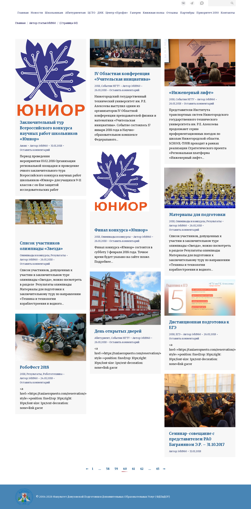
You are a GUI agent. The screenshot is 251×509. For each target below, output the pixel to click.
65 (157, 469)
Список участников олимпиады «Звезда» (41, 246)
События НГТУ (110, 86)
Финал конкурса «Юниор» (121, 230)
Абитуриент (102, 338)
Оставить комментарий (35, 150)
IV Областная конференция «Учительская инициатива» (122, 76)
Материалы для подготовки (197, 214)
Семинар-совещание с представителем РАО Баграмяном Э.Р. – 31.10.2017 (197, 439)
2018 (97, 86)
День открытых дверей (117, 331)
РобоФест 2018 (34, 367)
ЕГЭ (178, 334)
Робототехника (52, 374)
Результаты (214, 221)
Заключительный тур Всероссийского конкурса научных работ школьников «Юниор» (49, 130)
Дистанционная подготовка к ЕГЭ (199, 325)
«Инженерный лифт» (191, 92)
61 (133, 469)
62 (141, 469)
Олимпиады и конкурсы (116, 236)
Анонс (23, 145)
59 (116, 469)
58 (108, 469)
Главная (20, 23)
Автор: (39, 145)
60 (125, 469)
